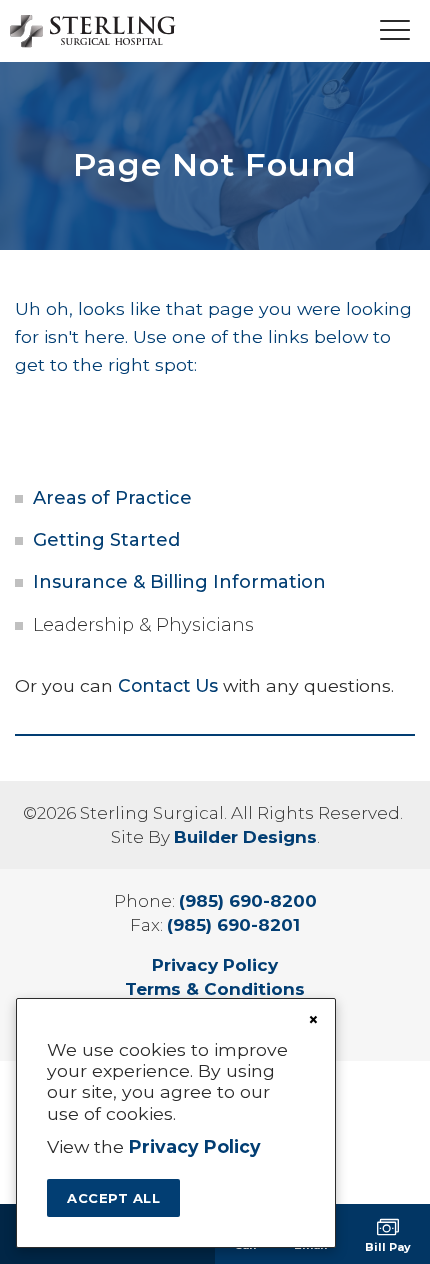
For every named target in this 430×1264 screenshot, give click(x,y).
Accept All (113, 1198)
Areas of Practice (112, 498)
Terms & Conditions (215, 989)
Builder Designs (245, 837)
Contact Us (168, 685)
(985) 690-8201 (233, 925)
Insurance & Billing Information (179, 582)
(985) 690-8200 (248, 901)
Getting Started (106, 540)
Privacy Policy (215, 965)
